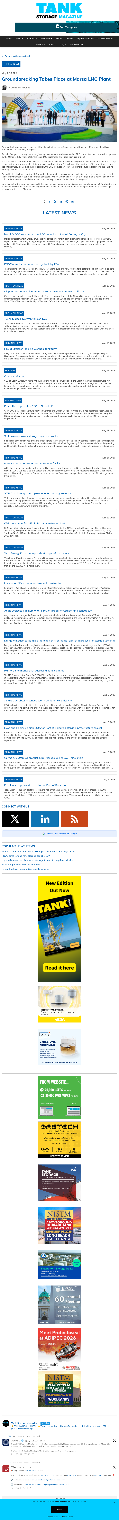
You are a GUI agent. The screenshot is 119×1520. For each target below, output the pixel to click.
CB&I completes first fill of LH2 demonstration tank (34, 523)
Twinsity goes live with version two (25, 318)
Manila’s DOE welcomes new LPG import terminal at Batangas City (45, 234)
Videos (69, 38)
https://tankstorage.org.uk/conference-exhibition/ (51, 1484)
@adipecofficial (31, 1441)
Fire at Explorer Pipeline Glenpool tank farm (30, 348)
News (18, 38)
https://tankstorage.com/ (54, 1480)
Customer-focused (15, 376)
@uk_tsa (21, 1467)
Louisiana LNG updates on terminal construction (33, 583)
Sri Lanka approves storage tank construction (31, 436)
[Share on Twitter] (55, 201)
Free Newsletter (105, 38)
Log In (63, 44)
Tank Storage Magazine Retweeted (26, 1436)
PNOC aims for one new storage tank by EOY (31, 264)
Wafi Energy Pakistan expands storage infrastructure (36, 553)
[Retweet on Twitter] (10, 1436)
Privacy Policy (67, 1517)
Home (9, 38)
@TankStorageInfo (48, 1475)
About (52, 44)
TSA (13, 1467)
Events (59, 38)
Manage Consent (53, 1517)
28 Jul (42, 1441)
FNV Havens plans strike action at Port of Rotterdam (36, 785)
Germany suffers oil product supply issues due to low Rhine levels (43, 757)
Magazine (45, 38)
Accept (59, 1510)
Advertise (40, 44)
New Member (76, 44)
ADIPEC (15, 1440)
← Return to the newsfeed (16, 56)
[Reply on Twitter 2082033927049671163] (13, 1455)
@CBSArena (99, 1475)
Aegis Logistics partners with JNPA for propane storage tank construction (48, 610)
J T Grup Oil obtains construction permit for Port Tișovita (38, 700)
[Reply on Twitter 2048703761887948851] (13, 1488)
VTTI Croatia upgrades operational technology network (37, 493)
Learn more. (82, 1501)
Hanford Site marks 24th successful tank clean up (34, 670)
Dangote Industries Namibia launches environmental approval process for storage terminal (59, 640)
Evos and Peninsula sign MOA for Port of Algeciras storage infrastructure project (53, 728)
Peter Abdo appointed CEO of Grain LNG (29, 406)
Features (31, 38)
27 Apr (30, 1467)
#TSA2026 (31, 1470)
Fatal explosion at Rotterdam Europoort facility (32, 463)
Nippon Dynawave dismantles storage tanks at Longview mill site (44, 291)
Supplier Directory (85, 38)
